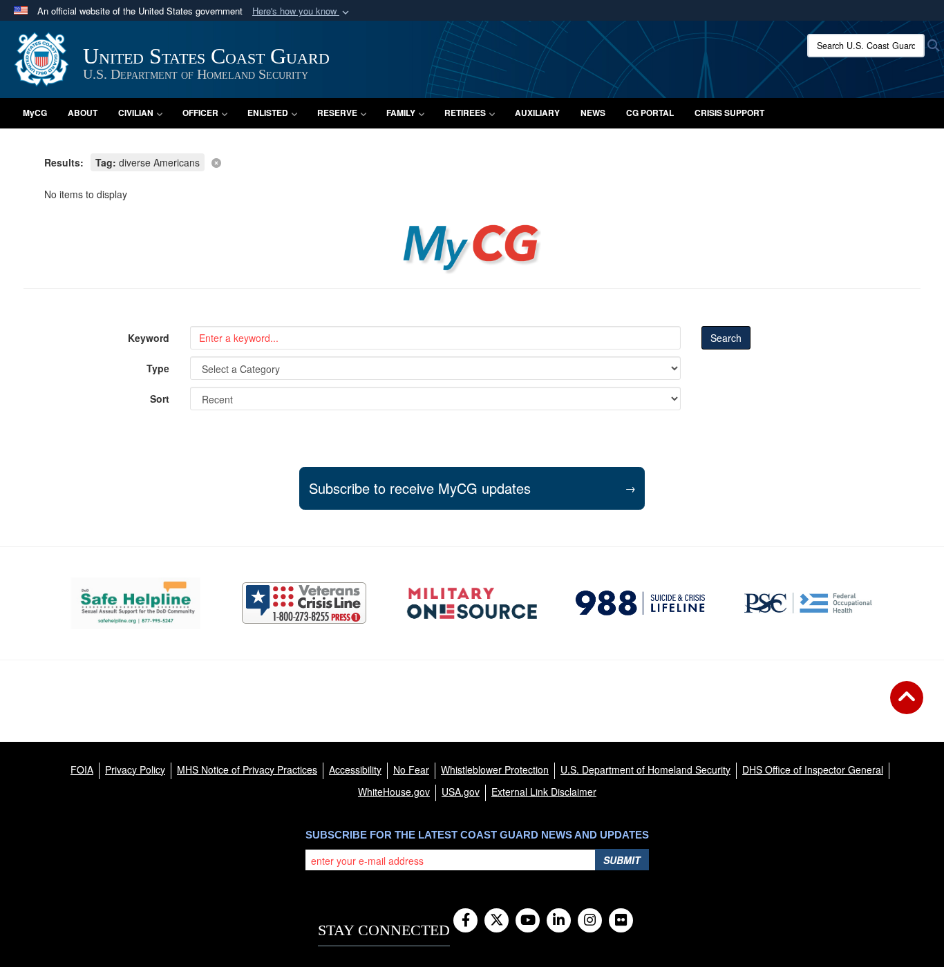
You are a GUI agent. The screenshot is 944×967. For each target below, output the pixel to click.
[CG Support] (471, 603)
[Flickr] (621, 921)
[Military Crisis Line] (304, 603)
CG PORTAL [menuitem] (650, 112)
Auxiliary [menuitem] (537, 112)
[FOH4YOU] (808, 603)
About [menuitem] (82, 112)
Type (158, 368)
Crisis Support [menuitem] (729, 112)
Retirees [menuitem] (465, 112)
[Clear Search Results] (472, 161)
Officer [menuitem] (200, 112)
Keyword (148, 338)
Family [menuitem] (400, 112)
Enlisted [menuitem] (267, 112)
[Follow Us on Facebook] (465, 921)
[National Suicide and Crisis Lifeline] (640, 603)
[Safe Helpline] (135, 603)
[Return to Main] (906, 706)
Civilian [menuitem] (135, 112)
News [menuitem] (592, 112)
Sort (159, 398)
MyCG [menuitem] (35, 112)
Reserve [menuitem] (337, 112)
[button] (302, 11)
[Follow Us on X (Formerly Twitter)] (496, 921)
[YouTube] (528, 921)
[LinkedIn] (559, 921)
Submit (622, 860)
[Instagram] (590, 921)
